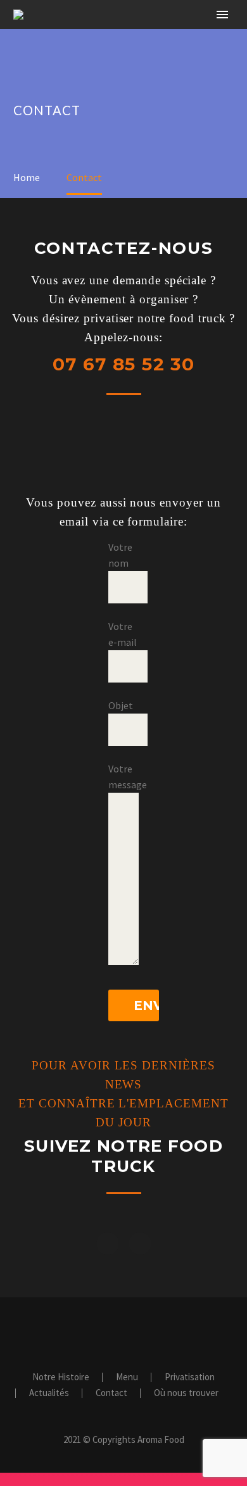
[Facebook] (99, 1332)
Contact (111, 1393)
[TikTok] (148, 1332)
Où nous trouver (186, 1393)
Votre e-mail (122, 634)
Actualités (49, 1393)
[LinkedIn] (115, 1332)
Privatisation (190, 1377)
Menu (127, 1377)
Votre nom (120, 555)
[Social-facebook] (107, 1243)
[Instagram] (140, 1243)
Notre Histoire (157, 33)
